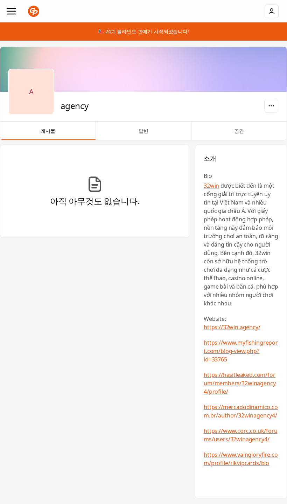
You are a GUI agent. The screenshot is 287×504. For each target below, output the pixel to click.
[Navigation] (11, 11)
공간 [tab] (239, 130)
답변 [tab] (143, 130)
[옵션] (271, 106)
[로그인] (272, 11)
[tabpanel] (143, 321)
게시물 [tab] (48, 130)
